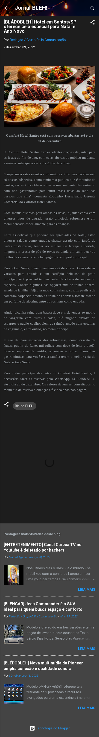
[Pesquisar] (92, 9)
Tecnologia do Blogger (52, 728)
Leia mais (86, 589)
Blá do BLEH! (24, 406)
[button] (92, 23)
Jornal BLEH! (31, 8)
